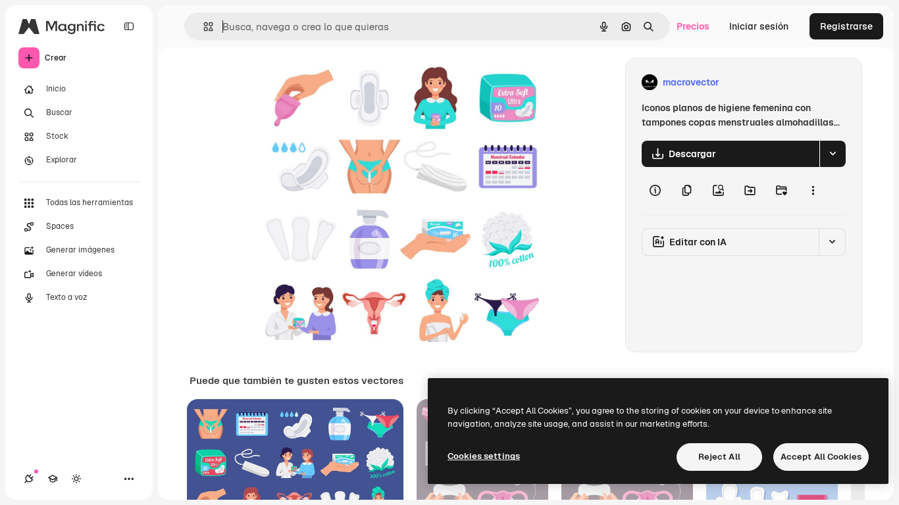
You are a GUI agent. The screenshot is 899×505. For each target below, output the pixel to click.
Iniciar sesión (758, 26)
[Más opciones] (813, 191)
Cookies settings (484, 456)
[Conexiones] (28, 478)
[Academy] (52, 478)
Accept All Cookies (821, 456)
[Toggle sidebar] (129, 26)
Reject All (719, 456)
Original (339, 82)
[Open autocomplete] (203, 27)
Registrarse (846, 26)
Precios (693, 26)
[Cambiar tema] (76, 478)
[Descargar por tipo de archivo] (832, 154)
